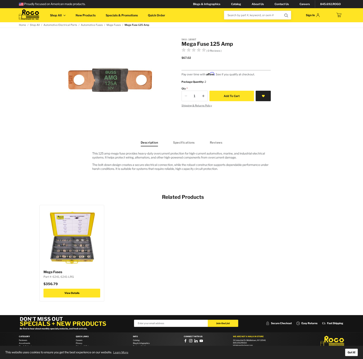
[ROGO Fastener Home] (332, 342)
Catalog (236, 4)
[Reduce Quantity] (186, 96)
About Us (258, 4)
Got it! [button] (351, 352)
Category (24, 336)
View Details (71, 293)
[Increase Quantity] (203, 96)
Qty (184, 88)
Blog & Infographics (141, 343)
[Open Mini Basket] (339, 15)
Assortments (24, 343)
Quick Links (82, 336)
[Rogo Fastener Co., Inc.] (29, 14)
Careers (305, 4)
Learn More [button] (120, 352)
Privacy (79, 343)
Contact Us (282, 4)
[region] (181, 162)
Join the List (223, 323)
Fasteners (23, 340)
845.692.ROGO (330, 4)
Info (135, 336)
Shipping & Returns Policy (197, 105)
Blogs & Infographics (206, 4)
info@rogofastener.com (243, 345)
